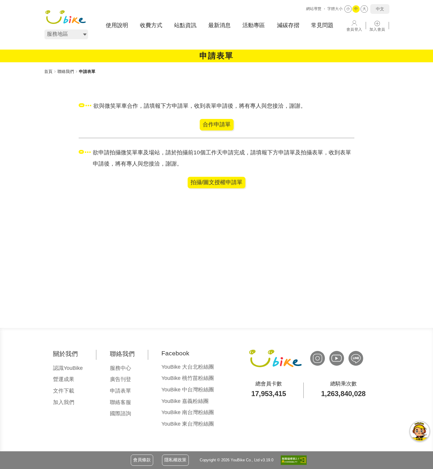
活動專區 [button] (253, 25)
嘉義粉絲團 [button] (185, 401)
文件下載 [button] (63, 391)
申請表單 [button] (120, 391)
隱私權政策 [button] (175, 459)
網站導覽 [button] (313, 8)
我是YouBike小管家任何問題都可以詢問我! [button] (419, 431)
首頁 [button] (48, 71)
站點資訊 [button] (185, 25)
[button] (65, 17)
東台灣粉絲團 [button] (187, 424)
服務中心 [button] (120, 368)
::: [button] (46, 64)
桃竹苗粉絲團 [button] (187, 378)
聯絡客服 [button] (120, 402)
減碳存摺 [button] (288, 25)
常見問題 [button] (322, 25)
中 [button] (356, 8)
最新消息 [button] (219, 25)
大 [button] (364, 8)
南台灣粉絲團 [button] (187, 412)
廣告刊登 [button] (120, 379)
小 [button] (348, 8)
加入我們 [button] (63, 402)
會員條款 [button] (142, 459)
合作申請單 (217, 124)
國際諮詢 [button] (120, 413)
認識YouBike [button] (68, 368)
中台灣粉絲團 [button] (187, 390)
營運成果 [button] (63, 379)
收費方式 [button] (151, 25)
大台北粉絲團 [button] (187, 367)
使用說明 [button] (117, 25)
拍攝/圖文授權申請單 (216, 182)
